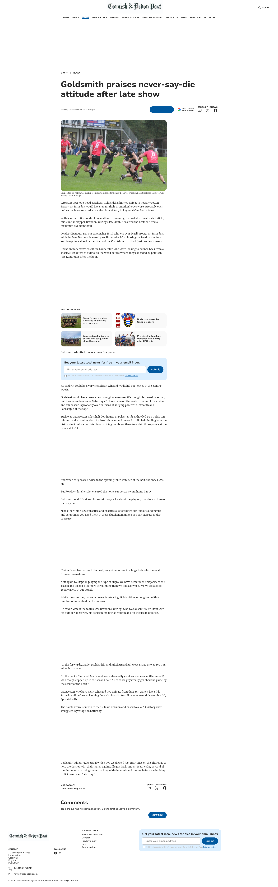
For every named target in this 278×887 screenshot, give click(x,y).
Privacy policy (89, 840)
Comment (157, 815)
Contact (86, 837)
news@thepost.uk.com (26, 873)
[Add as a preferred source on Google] (186, 109)
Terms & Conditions (92, 834)
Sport (64, 73)
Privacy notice (131, 375)
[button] (12, 7)
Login (265, 8)
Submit (155, 369)
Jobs (84, 844)
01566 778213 (25, 868)
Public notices (89, 847)
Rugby (76, 73)
